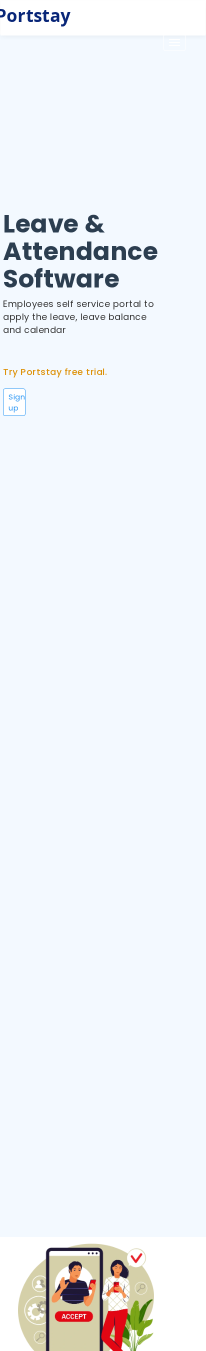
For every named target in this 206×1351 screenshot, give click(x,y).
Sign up (16, 402)
